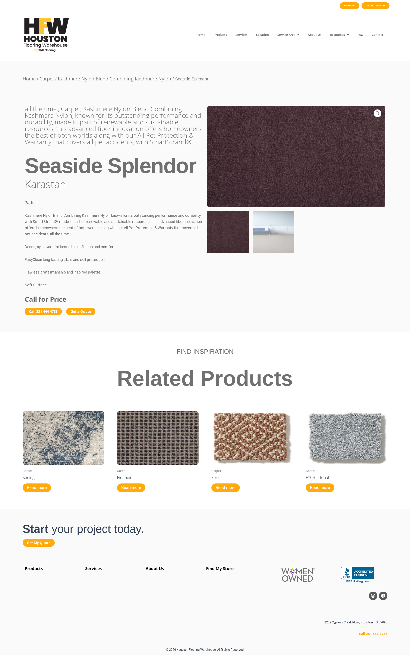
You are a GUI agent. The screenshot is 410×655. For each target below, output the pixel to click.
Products (220, 35)
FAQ (360, 35)
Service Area (286, 35)
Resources (337, 35)
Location (262, 35)
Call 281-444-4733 (373, 633)
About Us (314, 35)
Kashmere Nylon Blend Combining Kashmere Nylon (114, 78)
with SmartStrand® (164, 141)
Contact (377, 35)
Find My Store (220, 568)
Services (241, 35)
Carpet (47, 78)
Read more (37, 487)
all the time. (41, 108)
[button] (377, 113)
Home (200, 35)
